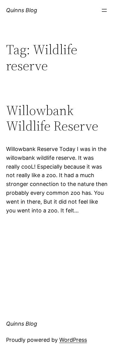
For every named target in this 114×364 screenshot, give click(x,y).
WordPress (73, 340)
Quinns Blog (21, 10)
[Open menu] (104, 10)
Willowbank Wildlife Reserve (52, 118)
